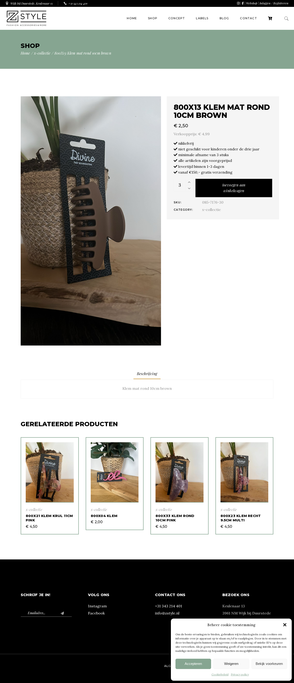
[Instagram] (238, 3)
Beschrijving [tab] (147, 373)
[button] (285, 624)
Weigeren (231, 664)
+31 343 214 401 (168, 606)
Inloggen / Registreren (274, 3)
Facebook (96, 613)
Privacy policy (240, 674)
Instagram (97, 606)
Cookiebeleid (220, 674)
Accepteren (193, 664)
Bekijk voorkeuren (269, 664)
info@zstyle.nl (167, 613)
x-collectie (211, 209)
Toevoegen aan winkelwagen (234, 188)
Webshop (251, 3)
